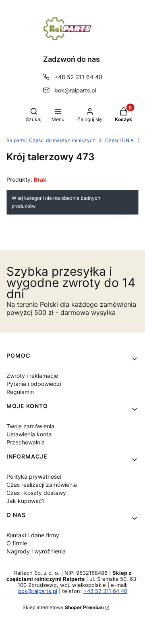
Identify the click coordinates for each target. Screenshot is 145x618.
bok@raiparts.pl (75, 90)
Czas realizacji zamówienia (41, 484)
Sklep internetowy (63, 607)
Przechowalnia (25, 442)
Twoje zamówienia (30, 426)
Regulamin (20, 391)
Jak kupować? (25, 500)
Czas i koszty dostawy (36, 492)
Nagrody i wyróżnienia (36, 551)
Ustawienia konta (29, 434)
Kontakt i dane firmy (32, 535)
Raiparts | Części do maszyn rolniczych (50, 140)
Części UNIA (119, 140)
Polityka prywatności (33, 476)
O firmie (16, 543)
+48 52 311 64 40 (78, 76)
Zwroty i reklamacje (32, 375)
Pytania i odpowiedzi (33, 383)
